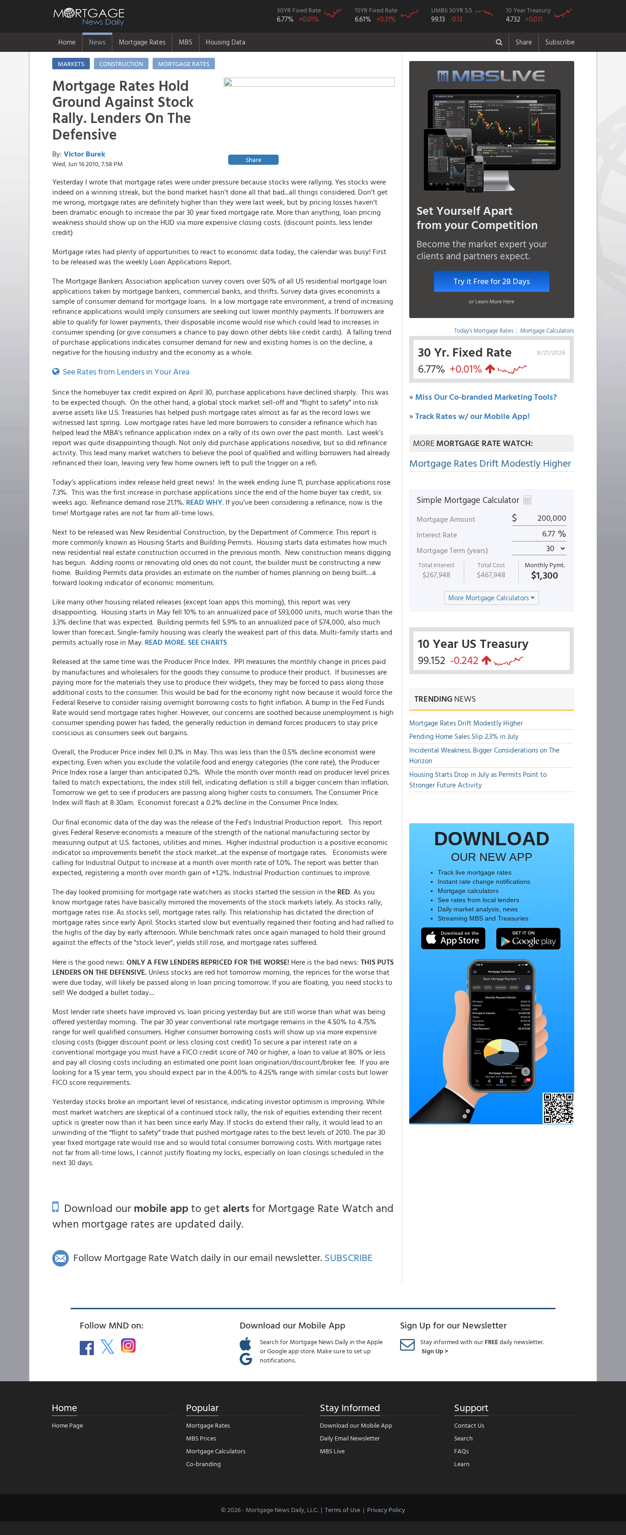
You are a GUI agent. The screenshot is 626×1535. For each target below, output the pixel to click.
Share (524, 42)
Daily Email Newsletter (350, 1438)
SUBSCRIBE (348, 1257)
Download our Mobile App (356, 1425)
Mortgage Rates (142, 42)
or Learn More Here (491, 301)
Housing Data (225, 42)
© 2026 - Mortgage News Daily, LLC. (269, 1509)
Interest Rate (437, 534)
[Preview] (309, 122)
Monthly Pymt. (545, 565)
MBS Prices (201, 1438)
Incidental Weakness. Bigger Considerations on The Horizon (484, 755)
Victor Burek (84, 153)
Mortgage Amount (446, 519)
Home (67, 42)
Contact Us (469, 1425)
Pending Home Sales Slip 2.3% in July (463, 736)
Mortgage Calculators (547, 330)
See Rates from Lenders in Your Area (124, 371)
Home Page (67, 1425)
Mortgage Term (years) (452, 550)
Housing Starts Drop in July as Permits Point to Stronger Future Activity (478, 779)
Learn (462, 1463)
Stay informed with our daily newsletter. (482, 1346)
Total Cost (491, 565)
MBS (185, 42)
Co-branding (203, 1463)
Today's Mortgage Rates (483, 330)
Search (463, 1438)
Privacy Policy (386, 1509)
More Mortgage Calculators (489, 597)
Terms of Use (342, 1509)
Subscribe (560, 42)
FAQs (461, 1451)
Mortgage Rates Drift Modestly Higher (490, 462)
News (97, 42)
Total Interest (436, 565)
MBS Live (332, 1451)
